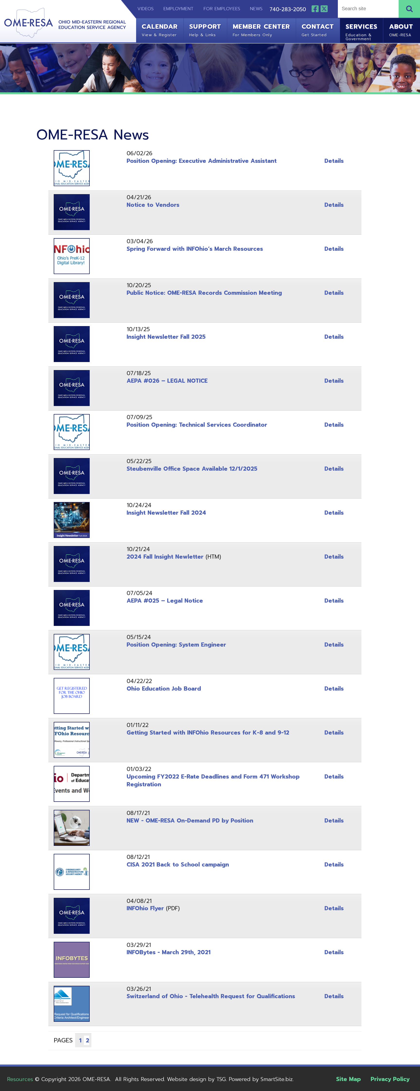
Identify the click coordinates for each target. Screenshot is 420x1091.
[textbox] (367, 8)
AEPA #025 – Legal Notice (165, 601)
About (401, 29)
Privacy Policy (390, 1079)
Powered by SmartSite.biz (261, 1079)
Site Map (348, 1079)
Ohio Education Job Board (164, 688)
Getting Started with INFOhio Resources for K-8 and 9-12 (208, 732)
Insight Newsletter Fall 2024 (166, 513)
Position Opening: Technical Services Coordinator (197, 425)
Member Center (261, 29)
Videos (142, 8)
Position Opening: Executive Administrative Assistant (202, 161)
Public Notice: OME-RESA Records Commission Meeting (204, 293)
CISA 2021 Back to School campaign (178, 864)
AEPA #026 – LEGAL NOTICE (167, 381)
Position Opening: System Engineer (176, 645)
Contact (318, 29)
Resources (20, 1079)
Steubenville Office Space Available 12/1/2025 (192, 469)
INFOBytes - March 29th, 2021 (168, 952)
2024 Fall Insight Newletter (165, 557)
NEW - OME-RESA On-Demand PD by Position (190, 820)
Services (362, 31)
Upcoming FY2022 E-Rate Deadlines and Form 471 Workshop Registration (213, 780)
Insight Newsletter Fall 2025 (166, 337)
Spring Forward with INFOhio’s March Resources (195, 249)
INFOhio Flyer (145, 908)
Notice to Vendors (153, 205)
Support (205, 29)
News (256, 8)
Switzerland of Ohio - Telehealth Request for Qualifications (211, 996)
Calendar (160, 29)
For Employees (221, 8)
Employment (178, 8)
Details (334, 161)
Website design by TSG (196, 1079)
